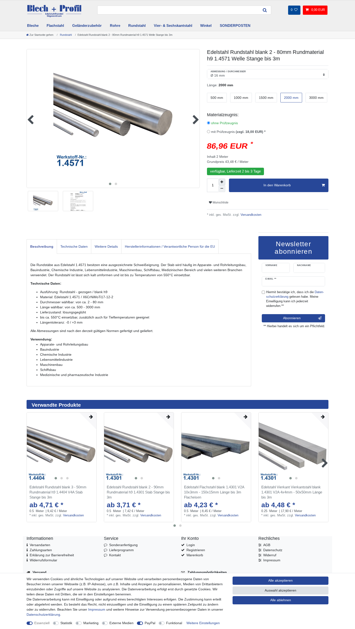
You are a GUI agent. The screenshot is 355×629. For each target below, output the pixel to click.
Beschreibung (41, 246)
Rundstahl (137, 25)
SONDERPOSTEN (235, 25)
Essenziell (42, 623)
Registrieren (195, 550)
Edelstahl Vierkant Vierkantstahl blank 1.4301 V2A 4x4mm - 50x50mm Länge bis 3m (291, 492)
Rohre (115, 25)
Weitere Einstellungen (203, 623)
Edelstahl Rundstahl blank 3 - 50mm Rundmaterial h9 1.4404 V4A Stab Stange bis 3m (57, 492)
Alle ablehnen (280, 600)
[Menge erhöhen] (222, 182)
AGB (266, 545)
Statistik (66, 623)
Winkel (206, 25)
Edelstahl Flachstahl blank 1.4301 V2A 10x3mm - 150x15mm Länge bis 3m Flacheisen (214, 492)
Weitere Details (106, 246)
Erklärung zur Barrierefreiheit (52, 555)
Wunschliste (220, 202)
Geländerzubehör (87, 25)
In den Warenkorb (277, 185)
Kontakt (115, 555)
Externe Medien (121, 623)
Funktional (174, 623)
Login (190, 545)
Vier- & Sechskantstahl (173, 25)
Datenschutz (272, 550)
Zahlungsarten (41, 550)
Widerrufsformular (43, 560)
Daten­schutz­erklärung (43, 614)
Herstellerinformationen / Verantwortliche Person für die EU (170, 246)
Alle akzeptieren (280, 580)
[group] (61, 447)
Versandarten (40, 545)
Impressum (271, 560)
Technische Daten (74, 246)
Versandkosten (250, 215)
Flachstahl (55, 25)
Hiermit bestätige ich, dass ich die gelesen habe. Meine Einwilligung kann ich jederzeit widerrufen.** (295, 299)
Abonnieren (292, 318)
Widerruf (269, 555)
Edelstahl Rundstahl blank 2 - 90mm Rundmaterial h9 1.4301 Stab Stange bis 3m (138, 492)
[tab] (42, 246)
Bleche (33, 25)
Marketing (91, 623)
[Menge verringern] (222, 188)
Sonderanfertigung (123, 545)
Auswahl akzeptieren (280, 590)
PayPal (150, 623)
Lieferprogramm (121, 550)
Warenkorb (194, 555)
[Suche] (265, 10)
